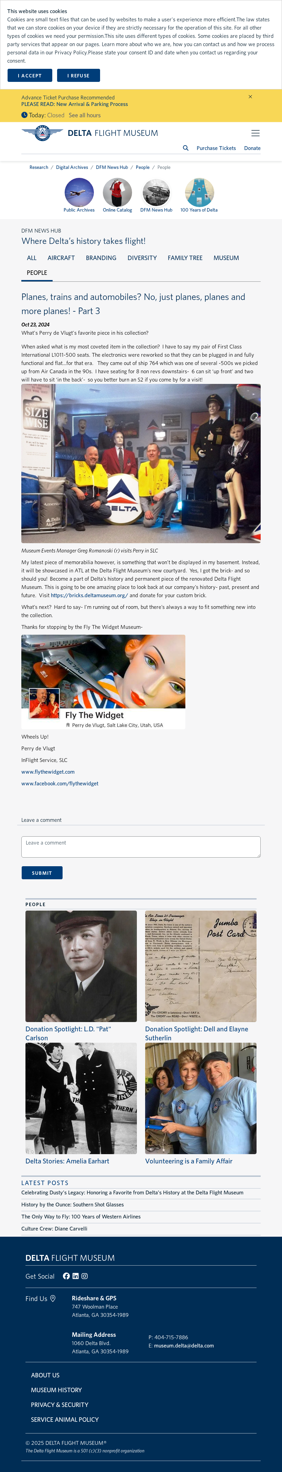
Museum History (56, 1390)
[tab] (31, 257)
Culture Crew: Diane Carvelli (54, 1228)
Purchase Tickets (216, 148)
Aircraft (61, 257)
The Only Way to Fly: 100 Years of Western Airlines (81, 1216)
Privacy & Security (59, 1404)
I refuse (78, 75)
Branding (101, 257)
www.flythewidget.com (48, 772)
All (31, 257)
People (143, 167)
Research (39, 167)
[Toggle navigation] (255, 133)
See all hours (85, 115)
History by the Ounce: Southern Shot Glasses (72, 1204)
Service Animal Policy (65, 1419)
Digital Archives (72, 167)
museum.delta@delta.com (184, 1345)
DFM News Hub (112, 167)
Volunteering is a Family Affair (188, 1161)
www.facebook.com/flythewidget (59, 783)
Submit (42, 873)
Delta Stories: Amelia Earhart (67, 1161)
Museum (226, 257)
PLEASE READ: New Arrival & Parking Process (74, 104)
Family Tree (185, 257)
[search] (185, 148)
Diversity (142, 257)
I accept (30, 75)
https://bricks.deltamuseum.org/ (89, 595)
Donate (252, 148)
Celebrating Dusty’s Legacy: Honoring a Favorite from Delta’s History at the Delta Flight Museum (132, 1192)
